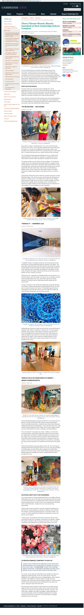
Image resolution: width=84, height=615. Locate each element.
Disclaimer (23, 606)
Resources (32, 14)
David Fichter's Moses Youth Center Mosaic (12, 73)
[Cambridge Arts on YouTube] (69, 76)
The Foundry (7, 102)
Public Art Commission (10, 97)
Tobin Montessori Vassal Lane (12, 76)
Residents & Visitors (69, 26)
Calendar (53, 14)
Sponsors (66, 30)
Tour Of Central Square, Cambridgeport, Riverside (10, 27)
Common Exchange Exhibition (11, 108)
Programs (20, 14)
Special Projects (8, 111)
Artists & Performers (69, 21)
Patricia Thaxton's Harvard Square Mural (11, 63)
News (43, 14)
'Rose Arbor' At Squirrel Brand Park (11, 67)
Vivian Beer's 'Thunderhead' (12, 60)
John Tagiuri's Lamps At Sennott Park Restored (11, 53)
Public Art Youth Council (10, 116)
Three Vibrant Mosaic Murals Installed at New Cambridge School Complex (12, 34)
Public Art (32, 17)
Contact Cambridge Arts (9, 606)
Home (18, 606)
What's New (38, 17)
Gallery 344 (7, 94)
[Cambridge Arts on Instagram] (66, 76)
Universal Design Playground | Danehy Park (12, 57)
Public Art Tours (8, 24)
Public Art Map (8, 21)
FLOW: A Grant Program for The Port (12, 105)
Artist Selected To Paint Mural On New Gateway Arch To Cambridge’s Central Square (12, 40)
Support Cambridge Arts (70, 14)
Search (79, 9)
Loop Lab (6, 118)
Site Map (39, 606)
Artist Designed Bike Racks (10, 121)
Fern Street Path (9, 79)
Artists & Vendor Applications (72, 34)
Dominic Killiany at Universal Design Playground (12, 49)
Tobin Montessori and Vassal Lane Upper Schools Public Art (12, 45)
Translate (65, 3)
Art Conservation (8, 113)
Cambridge (14, 7)
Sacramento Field (9, 81)
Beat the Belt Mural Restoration (10, 88)
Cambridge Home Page (75, 3)
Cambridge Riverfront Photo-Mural (12, 84)
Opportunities (7, 99)
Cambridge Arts (24, 17)
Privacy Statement (31, 606)
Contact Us (65, 65)
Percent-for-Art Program (10, 91)
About (9, 14)
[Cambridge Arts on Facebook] (64, 76)
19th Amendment (9, 70)
